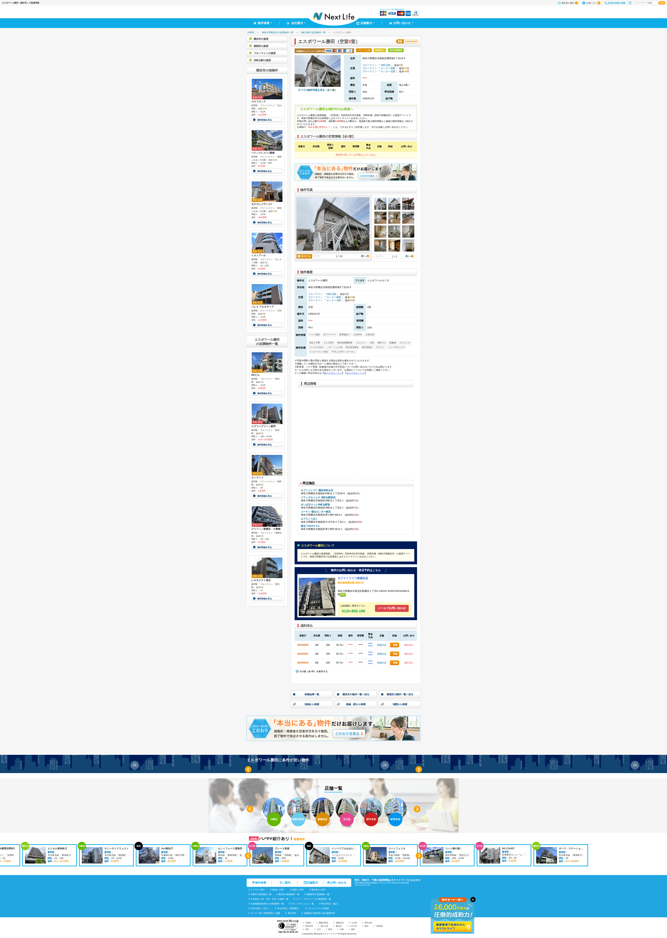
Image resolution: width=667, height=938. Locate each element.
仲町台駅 (385, 65)
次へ (364, 256)
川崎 (342, 929)
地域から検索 (312, 704)
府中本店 (368, 923)
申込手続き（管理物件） (288, 908)
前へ (319, 256)
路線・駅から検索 (356, 704)
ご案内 (286, 882)
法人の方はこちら (356, 373)
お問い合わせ (338, 882)
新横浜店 (381, 645)
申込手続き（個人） (330, 904)
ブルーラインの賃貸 (264, 53)
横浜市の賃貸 (260, 38)
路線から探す (278, 889)
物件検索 (260, 882)
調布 (353, 929)
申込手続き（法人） (260, 908)
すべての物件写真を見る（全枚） (317, 90)
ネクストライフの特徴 (318, 908)
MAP (343, 594)
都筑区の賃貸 (260, 46)
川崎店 (308, 923)
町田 (330, 929)
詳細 (395, 645)
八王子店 (353, 926)
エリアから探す (257, 889)
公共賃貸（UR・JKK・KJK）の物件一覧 (269, 899)
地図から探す (298, 889)
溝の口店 (324, 926)
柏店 (366, 926)
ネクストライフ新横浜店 (353, 578)
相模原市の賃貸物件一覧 (317, 894)
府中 (307, 929)
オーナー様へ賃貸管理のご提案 (265, 913)
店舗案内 (312, 882)
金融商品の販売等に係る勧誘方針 (319, 913)
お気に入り (592, 3)
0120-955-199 (616, 3)
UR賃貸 (379, 926)
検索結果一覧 (312, 694)
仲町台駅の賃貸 (262, 60)
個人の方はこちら (333, 373)
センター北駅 (388, 71)
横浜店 (339, 926)
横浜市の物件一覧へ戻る (356, 694)
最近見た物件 (569, 3)
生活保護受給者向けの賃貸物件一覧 (267, 904)
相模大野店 (323, 923)
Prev (248, 769)
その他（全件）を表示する (313, 671)
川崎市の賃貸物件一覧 (260, 894)
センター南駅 (388, 68)
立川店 (354, 923)
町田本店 (309, 926)
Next (418, 769)
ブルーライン (370, 65)
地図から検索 (400, 704)
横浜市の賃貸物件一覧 (288, 894)
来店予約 (291, 913)
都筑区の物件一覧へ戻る (400, 694)
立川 (319, 929)
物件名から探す (318, 889)
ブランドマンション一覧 (302, 904)
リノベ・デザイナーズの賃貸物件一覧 (313, 899)
